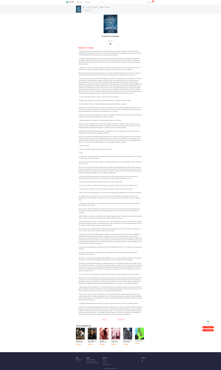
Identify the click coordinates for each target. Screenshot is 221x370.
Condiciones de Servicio (91, 361)
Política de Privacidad (90, 359)
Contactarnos (78, 361)
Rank (104, 359)
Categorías (105, 361)
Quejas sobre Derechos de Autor (92, 362)
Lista (104, 362)
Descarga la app (79, 359)
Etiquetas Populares (106, 364)
